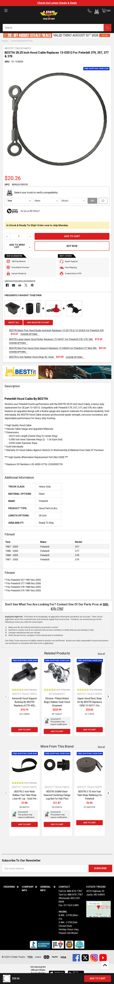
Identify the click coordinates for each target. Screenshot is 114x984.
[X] (26, 285)
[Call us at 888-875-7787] (90, 11)
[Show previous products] (5, 696)
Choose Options (29, 334)
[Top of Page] (105, 965)
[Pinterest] (32, 285)
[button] (96, 12)
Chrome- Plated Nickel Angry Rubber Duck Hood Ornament (57, 702)
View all (101, 653)
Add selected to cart (38, 322)
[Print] (19, 285)
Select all (13, 322)
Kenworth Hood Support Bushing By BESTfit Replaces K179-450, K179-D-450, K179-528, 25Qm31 (24, 705)
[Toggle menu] (6, 13)
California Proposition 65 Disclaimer (20, 281)
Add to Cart (24, 729)
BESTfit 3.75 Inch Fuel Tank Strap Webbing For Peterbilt (89, 795)
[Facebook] (7, 285)
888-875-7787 (74, 891)
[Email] (13, 285)
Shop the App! (60, 2)
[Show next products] (108, 696)
